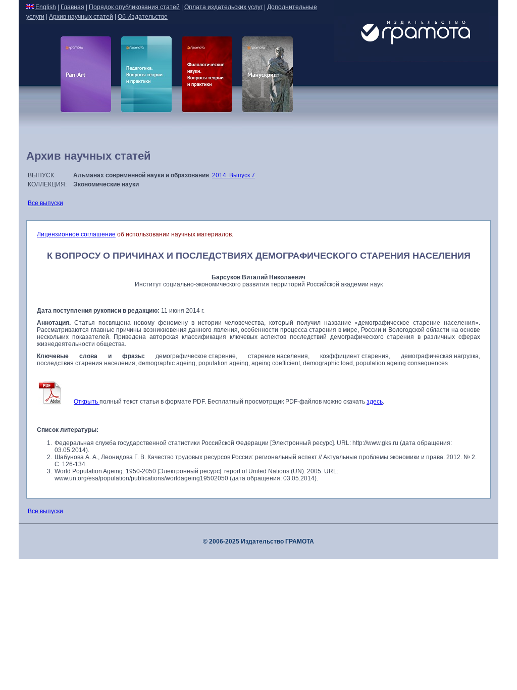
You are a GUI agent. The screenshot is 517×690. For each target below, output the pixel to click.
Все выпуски (45, 203)
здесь (375, 401)
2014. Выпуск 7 (233, 175)
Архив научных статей (81, 16)
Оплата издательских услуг (223, 7)
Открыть (86, 401)
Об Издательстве (143, 16)
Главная (72, 7)
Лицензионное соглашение (76, 234)
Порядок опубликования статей (134, 7)
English (45, 7)
